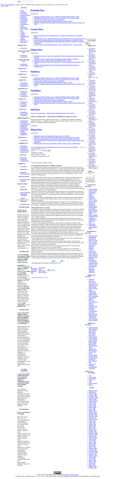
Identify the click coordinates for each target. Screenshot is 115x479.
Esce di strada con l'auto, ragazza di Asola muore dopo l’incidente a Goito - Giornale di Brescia (59, 38)
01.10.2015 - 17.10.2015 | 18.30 (92, 142)
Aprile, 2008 (92, 408)
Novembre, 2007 (93, 416)
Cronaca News (37, 29)
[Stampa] (82, 147)
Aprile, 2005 (92, 463)
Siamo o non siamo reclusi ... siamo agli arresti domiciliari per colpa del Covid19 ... (53, 113)
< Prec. (53, 261)
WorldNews (36, 90)
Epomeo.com (67, 476)
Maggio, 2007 (92, 425)
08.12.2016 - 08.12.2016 (92, 166)
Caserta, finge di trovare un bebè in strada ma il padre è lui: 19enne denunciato (93, 192)
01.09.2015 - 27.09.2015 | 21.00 (92, 124)
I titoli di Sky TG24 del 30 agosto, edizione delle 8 (93, 226)
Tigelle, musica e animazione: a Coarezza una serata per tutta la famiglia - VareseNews (57, 139)
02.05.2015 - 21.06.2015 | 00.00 (92, 74)
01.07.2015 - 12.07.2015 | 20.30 (92, 112)
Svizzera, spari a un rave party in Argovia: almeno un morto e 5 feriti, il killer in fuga (93, 358)
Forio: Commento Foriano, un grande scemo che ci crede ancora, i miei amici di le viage (54, 147)
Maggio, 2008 (92, 407)
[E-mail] (84, 147)
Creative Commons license (71, 474)
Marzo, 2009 (92, 392)
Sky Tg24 (88, 186)
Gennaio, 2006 (93, 449)
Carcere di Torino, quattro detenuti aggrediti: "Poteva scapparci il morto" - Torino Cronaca (58, 44)
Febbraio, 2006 (93, 448)
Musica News (36, 129)
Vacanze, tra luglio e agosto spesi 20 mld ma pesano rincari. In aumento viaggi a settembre (93, 254)
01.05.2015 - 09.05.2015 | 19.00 (92, 62)
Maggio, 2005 (92, 461)
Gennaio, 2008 (93, 413)
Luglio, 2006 (92, 440)
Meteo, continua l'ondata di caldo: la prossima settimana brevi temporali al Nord (93, 218)
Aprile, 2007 (92, 427)
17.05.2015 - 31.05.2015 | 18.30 (92, 88)
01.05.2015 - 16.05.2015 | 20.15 (92, 68)
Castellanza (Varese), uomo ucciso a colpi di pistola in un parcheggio (93, 201)
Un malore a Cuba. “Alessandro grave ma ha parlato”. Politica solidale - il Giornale (56, 59)
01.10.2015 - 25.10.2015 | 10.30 (92, 130)
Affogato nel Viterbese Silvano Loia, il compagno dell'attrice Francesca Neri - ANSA (56, 16)
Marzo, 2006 (92, 446)
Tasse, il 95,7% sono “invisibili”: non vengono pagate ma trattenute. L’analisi (93, 245)
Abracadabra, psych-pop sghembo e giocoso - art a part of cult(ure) (52, 136)
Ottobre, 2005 (92, 454)
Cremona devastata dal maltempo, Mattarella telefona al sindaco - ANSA (53, 21)
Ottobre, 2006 (92, 436)
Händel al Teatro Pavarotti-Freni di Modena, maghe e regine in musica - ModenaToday (57, 143)
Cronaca (17, 4)
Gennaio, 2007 (93, 431)
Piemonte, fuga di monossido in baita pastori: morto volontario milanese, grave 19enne (93, 209)
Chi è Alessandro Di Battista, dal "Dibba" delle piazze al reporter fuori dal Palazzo (93, 317)
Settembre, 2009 (93, 390)
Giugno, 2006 (92, 442)
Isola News (35, 109)
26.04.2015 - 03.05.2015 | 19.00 (92, 56)
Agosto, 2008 (92, 402)
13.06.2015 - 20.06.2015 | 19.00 (92, 100)
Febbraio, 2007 (93, 430)
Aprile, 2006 (92, 445)
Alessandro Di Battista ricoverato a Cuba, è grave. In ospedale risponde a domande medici (93, 302)
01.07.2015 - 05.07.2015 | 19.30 (92, 106)
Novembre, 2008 (93, 398)
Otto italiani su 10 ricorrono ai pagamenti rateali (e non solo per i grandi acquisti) (93, 263)
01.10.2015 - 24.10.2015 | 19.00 (92, 154)
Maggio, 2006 (92, 443)
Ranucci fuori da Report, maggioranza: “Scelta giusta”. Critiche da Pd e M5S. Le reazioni (93, 292)
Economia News (37, 10)
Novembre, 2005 (93, 452)
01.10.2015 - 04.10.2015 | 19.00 (92, 148)
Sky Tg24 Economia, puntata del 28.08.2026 (92, 270)
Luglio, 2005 (92, 458)
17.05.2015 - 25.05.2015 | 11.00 (92, 82)
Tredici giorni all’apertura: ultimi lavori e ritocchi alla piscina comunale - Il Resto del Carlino (58, 40)
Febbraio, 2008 (93, 411)
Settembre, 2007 (93, 419)
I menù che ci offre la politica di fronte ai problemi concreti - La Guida (52, 60)
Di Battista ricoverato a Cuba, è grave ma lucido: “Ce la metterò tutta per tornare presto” (93, 283)
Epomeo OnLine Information (37, 277)
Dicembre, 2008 (93, 396)
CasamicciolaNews (10, 4)
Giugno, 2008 (92, 405)
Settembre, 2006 (93, 437)
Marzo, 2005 (92, 465)
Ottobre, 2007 (92, 418)
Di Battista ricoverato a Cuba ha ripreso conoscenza (93, 310)
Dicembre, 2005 (93, 451)
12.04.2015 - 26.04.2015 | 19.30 (92, 50)
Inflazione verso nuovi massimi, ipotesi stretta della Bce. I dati (93, 238)
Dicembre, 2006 (93, 433)
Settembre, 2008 (93, 401)
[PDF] (80, 147)
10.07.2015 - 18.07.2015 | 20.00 (92, 118)
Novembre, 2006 (93, 434)
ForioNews (34, 152)
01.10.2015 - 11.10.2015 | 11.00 (92, 136)
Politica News (36, 49)
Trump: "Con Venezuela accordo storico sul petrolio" (93, 366)
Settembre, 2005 (93, 455)
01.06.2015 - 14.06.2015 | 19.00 (92, 94)
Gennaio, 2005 (93, 468)
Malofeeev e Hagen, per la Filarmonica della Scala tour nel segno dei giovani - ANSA (57, 137)
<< (86, 172)
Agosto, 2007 (92, 421)
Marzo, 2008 (92, 410)
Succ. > (62, 261)
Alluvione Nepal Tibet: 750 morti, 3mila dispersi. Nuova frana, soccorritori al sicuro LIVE (93, 331)
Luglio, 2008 (92, 404)
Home (2, 4)
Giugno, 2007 (92, 424)
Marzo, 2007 (92, 428)
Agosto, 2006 (92, 439)
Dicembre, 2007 (93, 415)
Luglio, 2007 (92, 422)
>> (90, 174)
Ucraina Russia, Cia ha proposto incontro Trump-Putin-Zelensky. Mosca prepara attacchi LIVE (93, 340)
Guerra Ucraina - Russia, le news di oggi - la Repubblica (49, 19)
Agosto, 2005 (92, 457)
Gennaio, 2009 (93, 395)
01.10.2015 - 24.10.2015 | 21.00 (92, 160)
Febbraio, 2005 (93, 466)
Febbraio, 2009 (93, 393)
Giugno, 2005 (92, 460)
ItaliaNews (35, 71)
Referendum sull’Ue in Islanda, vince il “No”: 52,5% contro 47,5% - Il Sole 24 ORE (56, 18)
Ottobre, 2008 (92, 399)
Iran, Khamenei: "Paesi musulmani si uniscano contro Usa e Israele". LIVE (93, 349)
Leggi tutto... (34, 125)
